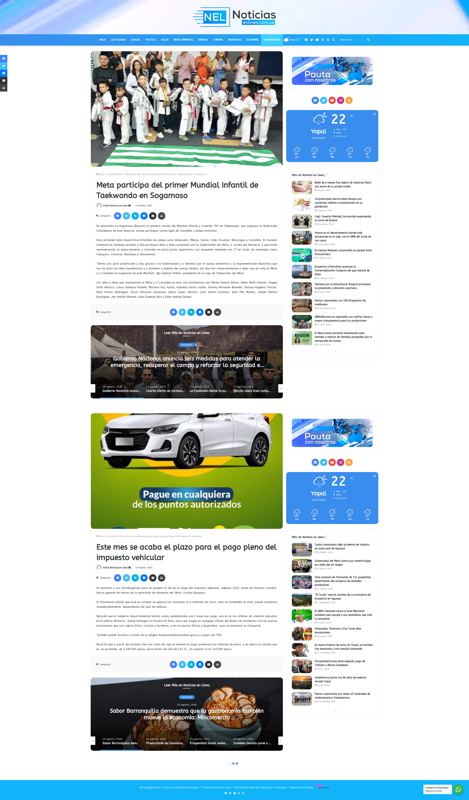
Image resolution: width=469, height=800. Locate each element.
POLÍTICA (151, 39)
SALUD (165, 39)
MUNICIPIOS (234, 39)
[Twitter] (126, 216)
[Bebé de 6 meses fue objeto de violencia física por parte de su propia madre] (302, 187)
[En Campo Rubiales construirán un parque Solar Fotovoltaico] (302, 255)
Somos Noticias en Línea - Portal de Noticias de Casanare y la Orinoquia (245, 787)
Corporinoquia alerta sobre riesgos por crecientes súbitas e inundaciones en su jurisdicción (338, 202)
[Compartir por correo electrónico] (152, 216)
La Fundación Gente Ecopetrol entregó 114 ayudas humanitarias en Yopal (186, 362)
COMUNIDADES (272, 39)
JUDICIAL (136, 39)
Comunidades (115, 174)
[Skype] (135, 216)
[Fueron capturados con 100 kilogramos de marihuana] (302, 305)
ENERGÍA (203, 39)
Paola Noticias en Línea (115, 205)
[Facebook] (117, 216)
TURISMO (218, 39)
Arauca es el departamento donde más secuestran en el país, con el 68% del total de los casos (343, 236)
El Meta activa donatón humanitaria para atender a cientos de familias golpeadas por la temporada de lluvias (343, 337)
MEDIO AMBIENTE (183, 39)
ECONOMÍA (252, 39)
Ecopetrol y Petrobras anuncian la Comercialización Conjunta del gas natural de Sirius (342, 270)
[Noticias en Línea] (234, 17)
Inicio (102, 174)
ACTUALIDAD (118, 39)
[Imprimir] (161, 216)
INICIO (102, 39)
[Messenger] (144, 216)
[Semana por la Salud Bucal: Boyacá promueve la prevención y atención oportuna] (302, 289)
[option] (187, 361)
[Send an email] (129, 205)
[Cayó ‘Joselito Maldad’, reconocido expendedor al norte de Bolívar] (302, 221)
